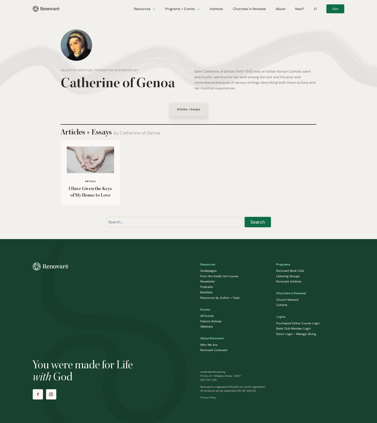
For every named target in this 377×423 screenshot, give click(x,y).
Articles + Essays (188, 109)
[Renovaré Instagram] (51, 394)
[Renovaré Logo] (46, 9)
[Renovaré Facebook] (38, 394)
